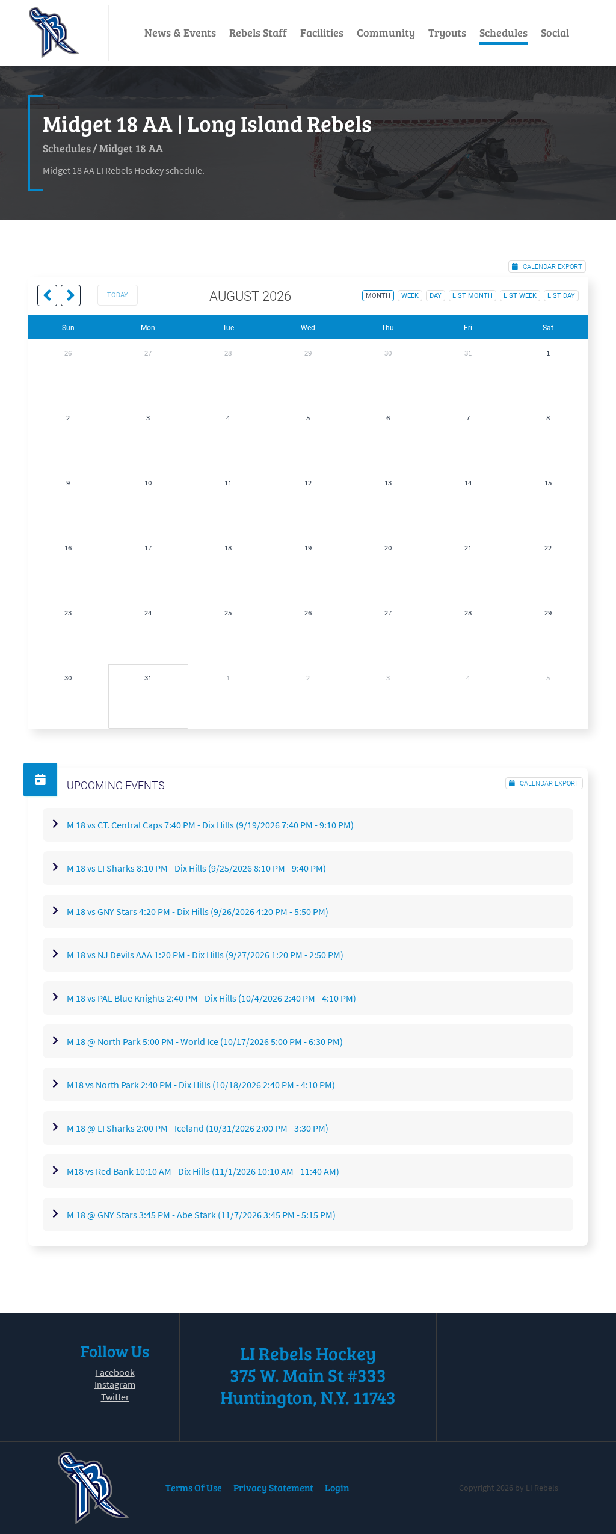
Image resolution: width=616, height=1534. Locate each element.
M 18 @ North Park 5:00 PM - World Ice (205, 1041)
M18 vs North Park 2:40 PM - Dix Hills (201, 1085)
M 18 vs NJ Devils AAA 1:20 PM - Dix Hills (205, 955)
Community (386, 32)
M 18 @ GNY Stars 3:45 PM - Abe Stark (201, 1215)
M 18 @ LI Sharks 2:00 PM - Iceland (197, 1128)
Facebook (115, 1372)
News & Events (180, 32)
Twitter (115, 1397)
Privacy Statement (273, 1487)
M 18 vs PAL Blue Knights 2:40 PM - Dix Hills (211, 998)
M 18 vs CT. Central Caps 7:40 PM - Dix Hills (210, 825)
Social (555, 32)
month (378, 296)
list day (561, 296)
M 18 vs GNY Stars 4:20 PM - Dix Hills (197, 911)
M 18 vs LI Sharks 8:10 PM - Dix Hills (196, 868)
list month (472, 296)
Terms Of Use (193, 1487)
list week (520, 296)
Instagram (114, 1384)
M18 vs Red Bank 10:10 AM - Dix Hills (203, 1171)
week (410, 296)
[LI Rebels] (54, 32)
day (436, 296)
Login (337, 1487)
